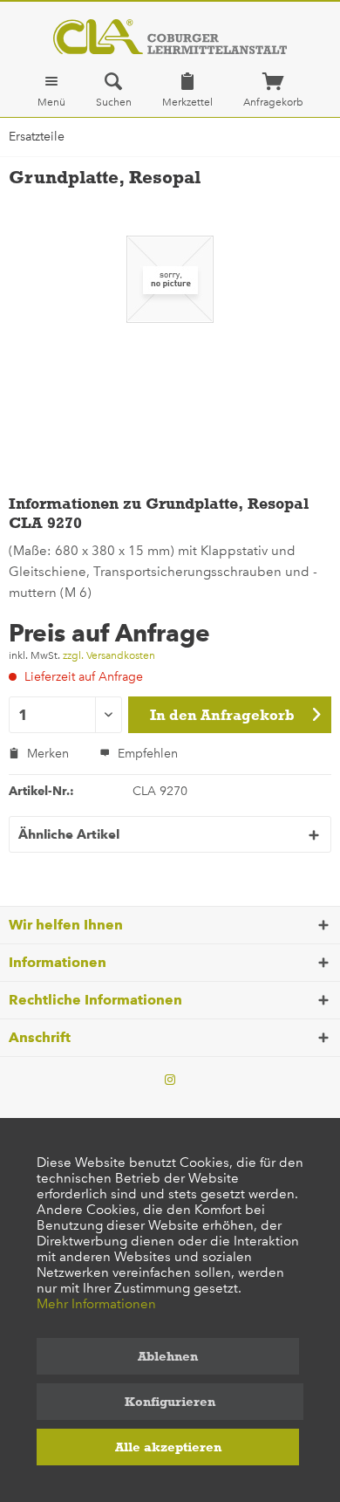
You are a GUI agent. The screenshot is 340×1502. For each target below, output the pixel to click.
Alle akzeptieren (168, 1447)
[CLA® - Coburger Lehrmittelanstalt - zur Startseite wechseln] (169, 36)
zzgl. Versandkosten (109, 655)
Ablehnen (168, 1356)
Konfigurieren (170, 1401)
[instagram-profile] (170, 1080)
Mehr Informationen (96, 1304)
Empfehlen (146, 753)
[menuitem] (51, 90)
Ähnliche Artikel (68, 834)
